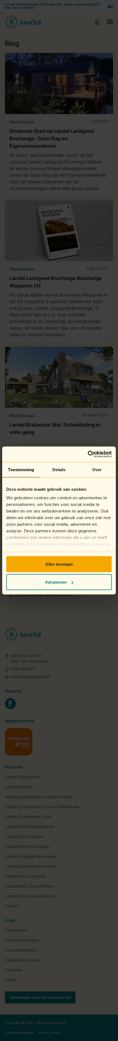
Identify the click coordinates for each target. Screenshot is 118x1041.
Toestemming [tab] (21, 469)
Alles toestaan (59, 564)
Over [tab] (97, 469)
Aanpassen (56, 582)
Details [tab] (59, 469)
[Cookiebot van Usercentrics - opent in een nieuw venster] (88, 454)
